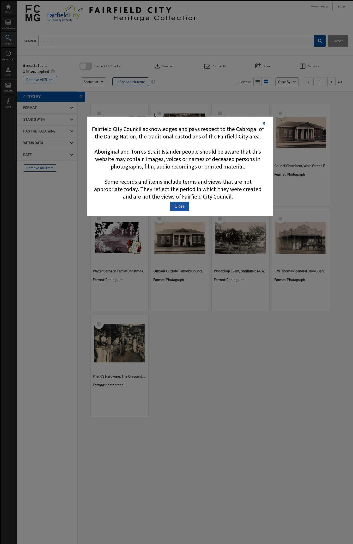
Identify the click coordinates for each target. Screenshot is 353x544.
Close (180, 206)
